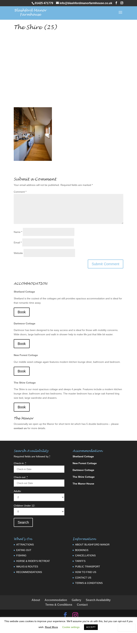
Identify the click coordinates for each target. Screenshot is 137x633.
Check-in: (20, 463)
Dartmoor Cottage (24, 323)
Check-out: (21, 477)
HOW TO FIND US (85, 572)
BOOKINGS (81, 550)
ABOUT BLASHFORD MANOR (92, 544)
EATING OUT (23, 550)
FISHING (21, 555)
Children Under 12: (24, 505)
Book (22, 312)
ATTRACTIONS (25, 544)
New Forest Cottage (26, 355)
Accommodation (56, 600)
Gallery (76, 600)
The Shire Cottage (25, 382)
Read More (51, 627)
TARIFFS (80, 561)
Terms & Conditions (58, 604)
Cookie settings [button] (71, 627)
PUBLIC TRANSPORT (87, 566)
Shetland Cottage (24, 291)
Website (18, 253)
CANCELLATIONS (85, 555)
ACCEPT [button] (91, 627)
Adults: (17, 491)
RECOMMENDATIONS (29, 572)
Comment (20, 191)
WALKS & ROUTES (27, 566)
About (36, 600)
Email (18, 242)
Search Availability (98, 600)
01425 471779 (44, 3)
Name (18, 232)
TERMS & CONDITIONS (89, 583)
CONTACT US (83, 577)
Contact (82, 604)
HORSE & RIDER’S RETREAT (33, 561)
